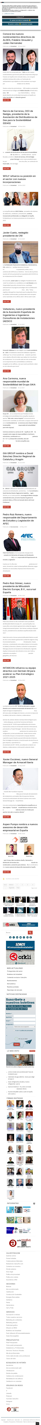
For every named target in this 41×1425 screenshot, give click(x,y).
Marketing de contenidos (14, 1320)
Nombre (9, 1013)
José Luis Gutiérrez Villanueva (29, 1177)
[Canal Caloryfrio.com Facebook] (10, 937)
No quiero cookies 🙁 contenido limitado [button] (20, 24)
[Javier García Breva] (10, 1115)
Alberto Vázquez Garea (10, 1199)
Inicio (5, 884)
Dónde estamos (11, 1269)
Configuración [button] (20, 17)
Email (8, 1021)
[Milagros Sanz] (10, 1149)
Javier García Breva (11, 1120)
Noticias (8, 1286)
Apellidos (9, 1017)
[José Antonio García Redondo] (29, 1104)
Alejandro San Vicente (29, 1187)
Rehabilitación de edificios (14, 1378)
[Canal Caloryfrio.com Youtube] (20, 937)
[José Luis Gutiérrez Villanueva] (29, 1171)
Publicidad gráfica (12, 1325)
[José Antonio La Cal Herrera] (29, 1115)
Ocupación (10, 1024)
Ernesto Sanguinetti (29, 1142)
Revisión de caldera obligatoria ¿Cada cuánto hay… (20, 1067)
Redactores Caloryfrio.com (14, 1264)
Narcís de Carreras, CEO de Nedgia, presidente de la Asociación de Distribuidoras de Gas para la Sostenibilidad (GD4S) (20, 117)
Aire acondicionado (12, 1289)
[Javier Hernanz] (20, 1138)
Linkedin (8, 1393)
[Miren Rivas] (20, 1171)
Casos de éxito (11, 1358)
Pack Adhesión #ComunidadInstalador (18, 1333)
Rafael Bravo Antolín (20, 1165)
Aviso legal (9, 1272)
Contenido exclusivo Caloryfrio (17, 977)
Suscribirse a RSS (11, 1280)
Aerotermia (9, 1365)
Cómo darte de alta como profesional (18, 1356)
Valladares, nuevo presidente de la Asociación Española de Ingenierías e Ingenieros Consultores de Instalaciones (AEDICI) (19, 315)
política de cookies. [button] (9, 13)
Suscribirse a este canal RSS (12, 878)
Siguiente (11, 887)
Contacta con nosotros (13, 1266)
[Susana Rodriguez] (29, 1160)
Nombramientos (12, 980)
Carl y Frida (9, 1308)
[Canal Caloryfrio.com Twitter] (13, 937)
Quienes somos (11, 1256)
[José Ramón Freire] (29, 1127)
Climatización (10, 1370)
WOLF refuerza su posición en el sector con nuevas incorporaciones (19, 179)
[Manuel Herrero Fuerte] (20, 1149)
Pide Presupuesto (11, 1342)
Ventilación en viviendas (13, 1381)
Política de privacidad (13, 1274)
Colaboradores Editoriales (14, 1261)
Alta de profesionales (13, 1353)
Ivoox (8, 1404)
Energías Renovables (13, 1297)
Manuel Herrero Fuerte (20, 1154)
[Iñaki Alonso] (20, 1115)
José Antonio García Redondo (29, 1109)
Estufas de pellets (11, 1373)
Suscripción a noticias (13, 1314)
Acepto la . (24, 1030)
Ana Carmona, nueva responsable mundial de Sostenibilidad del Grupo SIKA (19, 381)
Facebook (9, 1388)
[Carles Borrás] (10, 1127)
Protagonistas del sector (15, 971)
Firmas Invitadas (11, 1258)
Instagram (9, 1401)
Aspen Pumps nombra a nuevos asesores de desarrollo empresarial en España (20, 827)
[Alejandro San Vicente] (29, 1183)
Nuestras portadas (13, 987)
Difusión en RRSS (11, 1328)
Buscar (30, 932)
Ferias (8, 1302)
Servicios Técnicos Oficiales (15, 1350)
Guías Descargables (12, 1336)
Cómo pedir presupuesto (14, 1345)
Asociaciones (14, 527)
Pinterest (9, 1396)
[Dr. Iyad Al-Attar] (20, 1183)
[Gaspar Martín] (10, 1171)
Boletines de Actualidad (14, 974)
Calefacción (10, 1292)
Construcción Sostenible (14, 1294)
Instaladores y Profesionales (15, 1348)
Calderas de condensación (14, 1376)
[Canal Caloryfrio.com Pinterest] (27, 937)
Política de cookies (12, 1277)
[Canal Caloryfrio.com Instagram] (24, 937)
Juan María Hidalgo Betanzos (10, 1165)
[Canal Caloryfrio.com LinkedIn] (17, 937)
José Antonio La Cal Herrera (29, 1120)
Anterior (11, 884)
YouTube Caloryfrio (12, 1398)
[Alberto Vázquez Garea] (10, 1194)
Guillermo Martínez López (10, 1109)
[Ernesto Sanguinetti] (29, 1138)
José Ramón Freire (29, 1131)
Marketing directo (11, 1322)
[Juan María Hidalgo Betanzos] (10, 1160)
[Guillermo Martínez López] (10, 1104)
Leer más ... (6, 100)
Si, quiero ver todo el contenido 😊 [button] (20, 20)
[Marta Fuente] (20, 1104)
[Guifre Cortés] (29, 1149)
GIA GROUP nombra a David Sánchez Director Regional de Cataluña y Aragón (19, 456)
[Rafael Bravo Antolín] (20, 1160)
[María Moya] (10, 1138)
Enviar (17, 1044)
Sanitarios (9, 1300)
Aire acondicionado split (13, 1368)
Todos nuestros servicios (14, 1317)
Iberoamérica (11, 984)
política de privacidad (26, 1030)
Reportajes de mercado (14, 990)
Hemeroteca (10, 1305)
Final (18, 887)
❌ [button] (40, 4)
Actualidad (13, 46)
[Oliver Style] (10, 1183)
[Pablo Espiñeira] (20, 1127)
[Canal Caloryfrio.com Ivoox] (31, 937)
